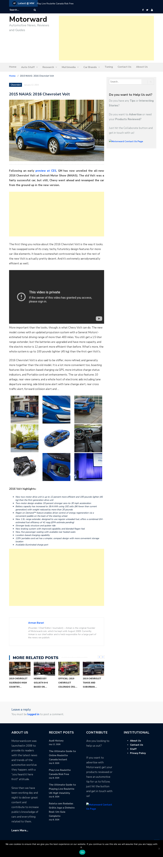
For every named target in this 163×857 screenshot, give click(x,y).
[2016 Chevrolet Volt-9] (88, 467)
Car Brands (90, 67)
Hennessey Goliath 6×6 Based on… (41, 682)
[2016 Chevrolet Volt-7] (24, 467)
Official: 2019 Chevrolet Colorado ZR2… (67, 682)
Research (48, 67)
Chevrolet (16, 84)
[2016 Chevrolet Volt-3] (88, 410)
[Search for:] (19, 10)
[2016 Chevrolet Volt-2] (56, 410)
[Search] (35, 10)
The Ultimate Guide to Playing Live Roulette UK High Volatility (62, 789)
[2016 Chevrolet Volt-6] (88, 438)
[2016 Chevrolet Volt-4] (24, 438)
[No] (159, 848)
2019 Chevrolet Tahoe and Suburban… (92, 682)
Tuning (109, 67)
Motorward (28, 19)
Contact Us (124, 67)
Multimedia (69, 67)
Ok (82, 852)
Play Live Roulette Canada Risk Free (55, 3)
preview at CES (45, 171)
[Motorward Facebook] (143, 10)
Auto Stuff (28, 67)
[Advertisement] (106, 38)
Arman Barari (36, 623)
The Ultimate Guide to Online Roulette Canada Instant (62, 755)
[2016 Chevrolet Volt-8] (56, 467)
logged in (33, 714)
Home (12, 67)
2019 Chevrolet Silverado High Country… (18, 682)
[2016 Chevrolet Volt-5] (56, 438)
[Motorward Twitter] (147, 10)
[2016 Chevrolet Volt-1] (24, 410)
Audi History (56, 740)
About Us (142, 67)
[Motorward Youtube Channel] (152, 10)
